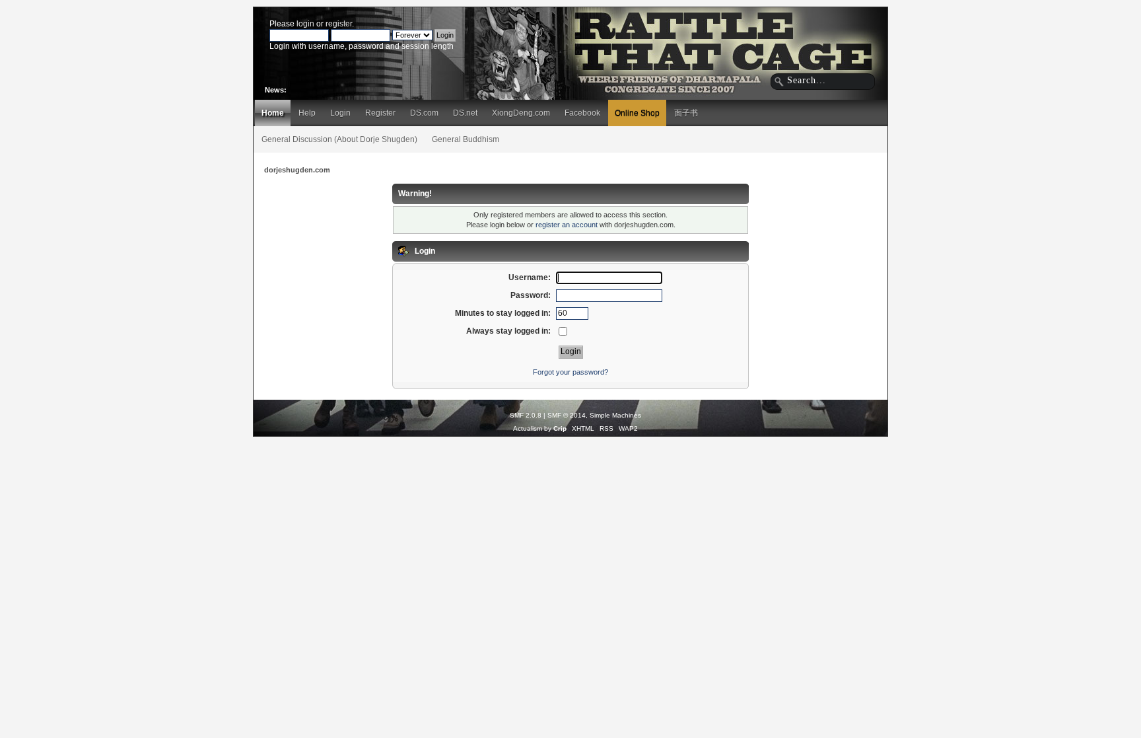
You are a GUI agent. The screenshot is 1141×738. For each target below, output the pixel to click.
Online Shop (637, 113)
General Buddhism (465, 139)
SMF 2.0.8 (525, 415)
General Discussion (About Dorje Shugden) (339, 139)
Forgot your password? (570, 372)
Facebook (582, 113)
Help (307, 113)
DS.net (465, 113)
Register (380, 113)
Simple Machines (615, 415)
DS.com (424, 113)
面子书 (686, 113)
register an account (567, 225)
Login (340, 113)
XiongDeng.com (521, 113)
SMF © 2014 (566, 415)
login (305, 23)
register (339, 23)
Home (272, 113)
